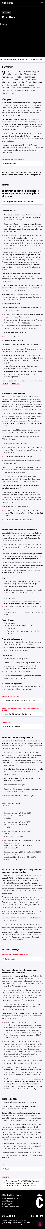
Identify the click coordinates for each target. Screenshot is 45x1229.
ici (31, 1149)
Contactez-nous (16, 1222)
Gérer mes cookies (26, 1222)
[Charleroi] (39, 1201)
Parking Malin (15, 383)
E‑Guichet (26, 323)
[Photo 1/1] (12, 804)
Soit (18, 457)
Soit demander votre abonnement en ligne (18, 520)
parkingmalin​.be (35, 175)
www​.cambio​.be (36, 1137)
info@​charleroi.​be (12, 1207)
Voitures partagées (36, 60)
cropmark (22, 1224)
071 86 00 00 (9, 1204)
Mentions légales (6, 1222)
